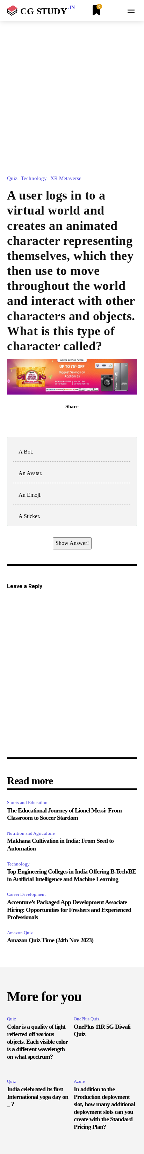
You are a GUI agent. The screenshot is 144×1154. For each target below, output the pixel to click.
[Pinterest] (80, 422)
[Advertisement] (72, 96)
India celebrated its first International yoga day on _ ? (37, 1097)
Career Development (26, 894)
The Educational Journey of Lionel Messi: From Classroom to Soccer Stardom (64, 814)
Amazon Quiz (20, 932)
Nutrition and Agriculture (31, 833)
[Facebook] (48, 422)
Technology (34, 178)
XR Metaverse (65, 178)
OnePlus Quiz (87, 1018)
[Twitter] (64, 422)
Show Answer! (72, 543)
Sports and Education (27, 802)
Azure (79, 1081)
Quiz (12, 178)
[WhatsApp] (96, 422)
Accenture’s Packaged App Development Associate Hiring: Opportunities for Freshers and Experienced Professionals (69, 910)
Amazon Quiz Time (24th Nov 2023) (50, 940)
